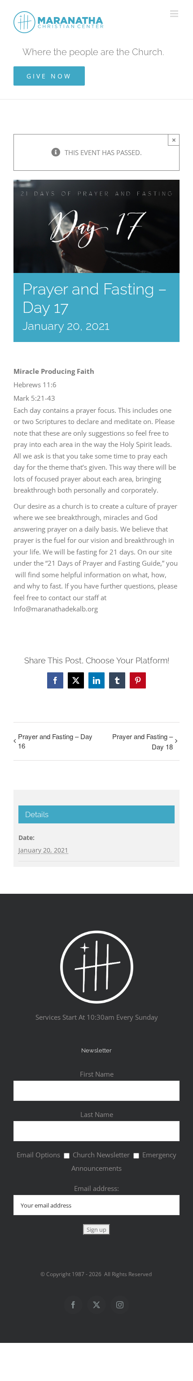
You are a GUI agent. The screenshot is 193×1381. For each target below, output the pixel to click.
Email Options (38, 1154)
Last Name (96, 1114)
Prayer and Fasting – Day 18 (142, 741)
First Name (97, 1073)
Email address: (96, 1188)
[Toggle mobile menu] (175, 13)
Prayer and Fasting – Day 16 (55, 741)
